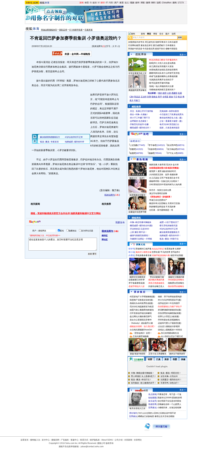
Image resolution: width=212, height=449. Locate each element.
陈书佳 (152, 83)
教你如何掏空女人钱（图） (172, 118)
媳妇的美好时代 (169, 171)
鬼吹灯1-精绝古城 (143, 252)
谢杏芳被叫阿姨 (163, 83)
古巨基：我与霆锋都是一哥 (161, 210)
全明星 (165, 97)
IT (107, 2)
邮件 (137, 2)
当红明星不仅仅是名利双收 (169, 401)
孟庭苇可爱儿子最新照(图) (169, 323)
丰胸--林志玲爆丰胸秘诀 (140, 222)
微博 (148, 2)
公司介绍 (119, 440)
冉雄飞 (152, 76)
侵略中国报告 (171, 49)
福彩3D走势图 (176, 255)
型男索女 (152, 407)
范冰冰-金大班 (172, 164)
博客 (143, 2)
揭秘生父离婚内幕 (176, 277)
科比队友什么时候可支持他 (168, 73)
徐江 (151, 66)
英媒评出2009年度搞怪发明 (169, 397)
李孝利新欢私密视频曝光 (169, 320)
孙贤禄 (152, 70)
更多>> (183, 54)
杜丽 (180, 93)
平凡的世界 (165, 252)
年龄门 (137, 100)
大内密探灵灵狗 (156, 174)
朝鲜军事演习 (161, 42)
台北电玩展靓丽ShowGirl (141, 330)
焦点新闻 (152, 394)
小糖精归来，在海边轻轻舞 (169, 407)
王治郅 (144, 97)
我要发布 (120, 222)
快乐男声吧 (172, 145)
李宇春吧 (153, 145)
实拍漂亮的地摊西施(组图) (169, 313)
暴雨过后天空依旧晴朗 (164, 416)
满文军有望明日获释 (158, 193)
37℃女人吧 (172, 153)
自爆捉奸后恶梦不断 (137, 212)
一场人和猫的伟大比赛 (164, 86)
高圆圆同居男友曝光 (137, 90)
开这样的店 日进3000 (139, 229)
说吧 (159, 2)
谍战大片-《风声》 (137, 178)
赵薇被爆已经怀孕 (137, 280)
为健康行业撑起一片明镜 (141, 239)
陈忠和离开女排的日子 (164, 80)
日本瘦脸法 (170, 45)
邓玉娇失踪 (150, 42)
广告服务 (65, 440)
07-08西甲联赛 (75, 30)
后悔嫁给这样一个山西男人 (169, 404)
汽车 (111, 2)
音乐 (161, 34)
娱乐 (95, 2)
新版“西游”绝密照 (137, 354)
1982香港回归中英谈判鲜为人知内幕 (165, 184)
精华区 (105, 235)
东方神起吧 (172, 149)
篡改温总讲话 (147, 45)
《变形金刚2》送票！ (142, 333)
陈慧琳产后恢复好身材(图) (141, 300)
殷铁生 (155, 97)
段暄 (151, 63)
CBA (132, 97)
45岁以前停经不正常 (169, 229)
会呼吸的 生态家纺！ (139, 121)
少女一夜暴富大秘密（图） (172, 121)
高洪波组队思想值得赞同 (167, 70)
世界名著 (156, 252)
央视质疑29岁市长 (136, 42)
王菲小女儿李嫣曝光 (157, 354)
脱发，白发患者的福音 (170, 128)
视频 (132, 2)
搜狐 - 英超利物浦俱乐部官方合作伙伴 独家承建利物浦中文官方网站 (66, 213)
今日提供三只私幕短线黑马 (172, 114)
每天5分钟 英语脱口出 (169, 124)
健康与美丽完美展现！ (140, 235)
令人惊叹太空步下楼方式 (172, 336)
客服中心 (75, 440)
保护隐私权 (95, 440)
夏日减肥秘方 (159, 45)
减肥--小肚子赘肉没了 (169, 222)
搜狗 (175, 2)
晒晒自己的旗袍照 (146, 416)
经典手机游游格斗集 (161, 255)
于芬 (175, 97)
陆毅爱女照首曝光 (176, 283)
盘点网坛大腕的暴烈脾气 (141, 316)
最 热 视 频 (142, 159)
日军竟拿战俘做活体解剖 (141, 313)
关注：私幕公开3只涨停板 (141, 111)
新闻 (81, 2)
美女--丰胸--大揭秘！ (139, 114)
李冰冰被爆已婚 (157, 277)
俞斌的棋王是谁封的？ (166, 89)
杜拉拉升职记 (158, 249)
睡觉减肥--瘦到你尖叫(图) (141, 225)
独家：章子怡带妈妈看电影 (170, 296)
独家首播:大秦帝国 (157, 164)
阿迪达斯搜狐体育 (49, 30)
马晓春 (152, 89)
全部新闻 (128, 440)
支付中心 (46, 440)
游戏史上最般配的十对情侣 (170, 330)
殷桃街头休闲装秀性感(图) (141, 303)
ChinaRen (166, 2)
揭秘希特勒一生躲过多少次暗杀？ (164, 181)
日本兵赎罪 (173, 42)
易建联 (174, 93)
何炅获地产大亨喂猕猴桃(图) (142, 296)
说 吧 (146, 134)
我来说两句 (97, 46)
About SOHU (107, 440)
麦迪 (171, 97)
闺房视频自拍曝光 (137, 195)
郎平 (160, 97)
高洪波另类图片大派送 (164, 66)
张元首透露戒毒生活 (170, 333)
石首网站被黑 (134, 45)
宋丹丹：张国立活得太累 (160, 190)
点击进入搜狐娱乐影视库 (169, 326)
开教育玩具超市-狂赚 (139, 124)
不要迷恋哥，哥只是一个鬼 (169, 394)
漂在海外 (133, 413)
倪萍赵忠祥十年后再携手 (169, 303)
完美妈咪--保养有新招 (169, 111)
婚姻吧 (152, 153)
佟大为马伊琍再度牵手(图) (169, 300)
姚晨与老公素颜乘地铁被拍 (142, 310)
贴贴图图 (152, 397)
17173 (181, 2)
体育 (87, 2)
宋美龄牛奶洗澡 (135, 49)
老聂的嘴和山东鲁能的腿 (167, 76)
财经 (103, 2)
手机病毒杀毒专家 (144, 255)
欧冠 (180, 97)
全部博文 (138, 440)
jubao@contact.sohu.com (92, 446)
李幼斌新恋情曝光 (176, 280)
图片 (167, 34)
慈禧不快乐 (160, 49)
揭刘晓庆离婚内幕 (156, 280)
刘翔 (149, 97)
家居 (122, 2)
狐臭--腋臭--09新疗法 (169, 239)
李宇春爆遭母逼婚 (137, 283)
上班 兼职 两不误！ (138, 232)
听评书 (132, 249)
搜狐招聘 (55, 440)
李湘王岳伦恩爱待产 (158, 200)
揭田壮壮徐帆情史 (137, 277)
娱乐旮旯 (152, 401)
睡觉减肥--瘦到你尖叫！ (140, 128)
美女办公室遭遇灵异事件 (141, 320)
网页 (149, 34)
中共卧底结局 (149, 49)
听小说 (132, 252)
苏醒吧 (133, 149)
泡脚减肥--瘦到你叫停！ (170, 235)
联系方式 (84, 440)
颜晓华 (152, 73)
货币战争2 (175, 252)
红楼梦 (178, 249)
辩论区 (105, 239)
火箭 (169, 93)
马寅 (151, 80)
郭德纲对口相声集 (144, 249)
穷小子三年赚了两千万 (140, 118)
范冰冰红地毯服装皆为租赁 (142, 306)
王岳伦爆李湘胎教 (141, 336)
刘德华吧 (153, 149)
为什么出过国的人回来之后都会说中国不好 (157, 413)
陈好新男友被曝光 (176, 286)
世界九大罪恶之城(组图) (168, 316)
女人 (127, 2)
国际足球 (63, 30)
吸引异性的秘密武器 (169, 225)
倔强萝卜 (153, 171)
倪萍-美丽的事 (171, 174)
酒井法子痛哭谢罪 (177, 354)
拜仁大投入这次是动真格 (165, 63)
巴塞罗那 (89, 30)
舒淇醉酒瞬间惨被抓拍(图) (169, 310)
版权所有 (110, 443)
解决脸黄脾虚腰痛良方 (170, 232)
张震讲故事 (169, 249)
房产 (116, 2)
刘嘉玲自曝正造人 (156, 286)
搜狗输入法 (35, 440)
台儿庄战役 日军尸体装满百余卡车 (164, 178)
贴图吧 (133, 153)
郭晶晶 (137, 97)
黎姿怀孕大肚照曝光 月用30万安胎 (164, 203)
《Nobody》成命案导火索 (141, 323)
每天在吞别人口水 (137, 408)
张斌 (151, 86)
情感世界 (152, 404)
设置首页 (24, 440)
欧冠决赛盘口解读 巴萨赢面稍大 (163, 60)
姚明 (164, 93)
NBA (160, 93)
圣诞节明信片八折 (137, 286)
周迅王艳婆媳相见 (156, 283)
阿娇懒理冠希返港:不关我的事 (162, 207)
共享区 (132, 255)
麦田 (160, 171)
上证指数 (134, 145)
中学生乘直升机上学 (137, 73)
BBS (153, 2)
